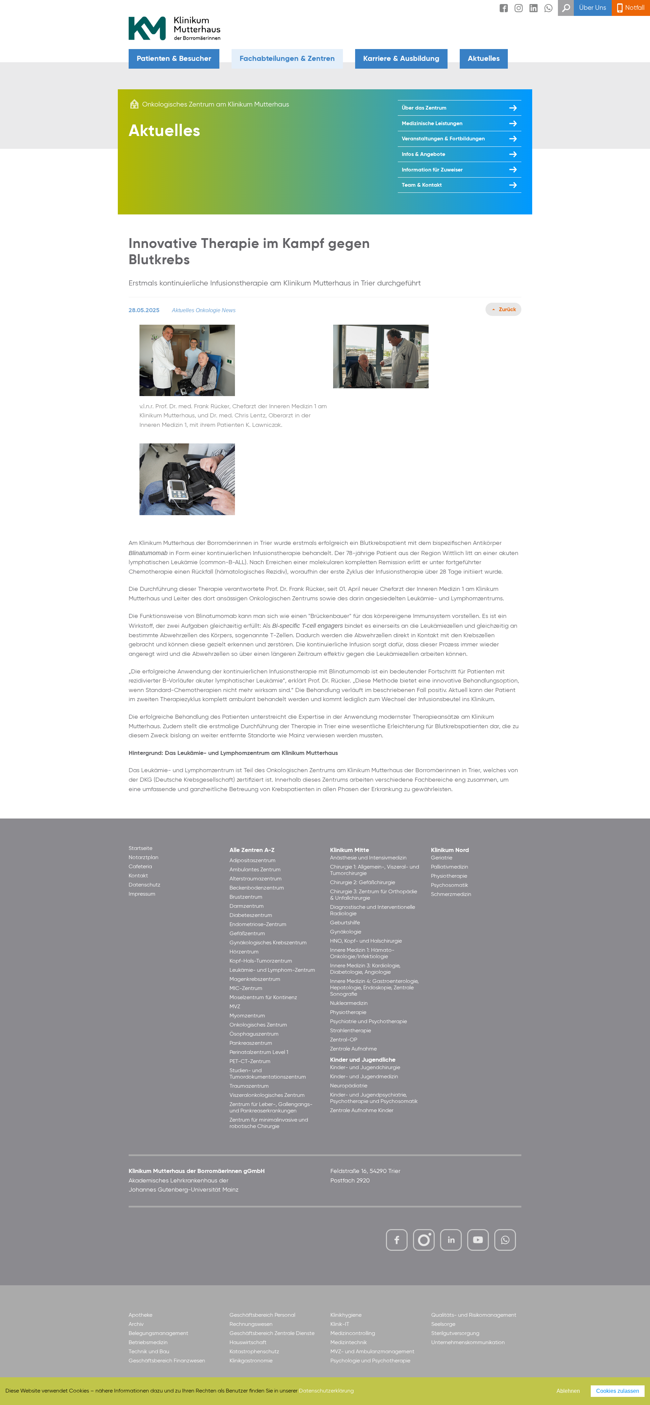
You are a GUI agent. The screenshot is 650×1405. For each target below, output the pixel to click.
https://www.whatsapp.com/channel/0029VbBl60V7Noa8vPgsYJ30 (505, 1240)
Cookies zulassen (617, 1391)
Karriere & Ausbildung (401, 59)
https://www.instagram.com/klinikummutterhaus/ (424, 1240)
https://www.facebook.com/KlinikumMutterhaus (397, 1240)
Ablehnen (568, 1391)
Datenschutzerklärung (326, 1391)
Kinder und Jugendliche (362, 1060)
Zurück (507, 310)
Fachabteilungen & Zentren (287, 59)
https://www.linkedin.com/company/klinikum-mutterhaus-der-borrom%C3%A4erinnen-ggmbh (451, 1242)
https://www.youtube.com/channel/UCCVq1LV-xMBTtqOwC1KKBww (478, 1241)
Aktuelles (484, 59)
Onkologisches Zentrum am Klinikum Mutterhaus (215, 104)
